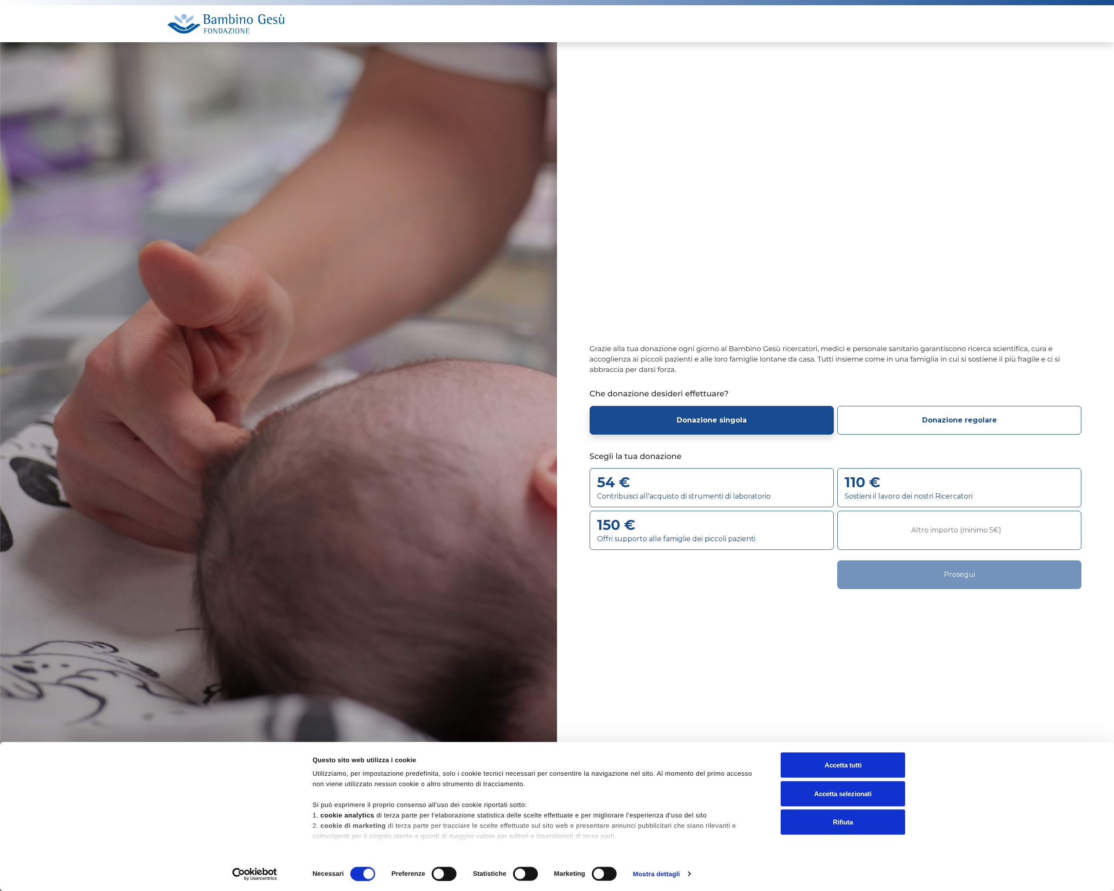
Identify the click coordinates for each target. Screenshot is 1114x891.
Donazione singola (712, 420)
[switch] (444, 874)
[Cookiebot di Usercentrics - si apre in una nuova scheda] (255, 874)
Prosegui (959, 574)
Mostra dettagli (656, 874)
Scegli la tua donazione (635, 456)
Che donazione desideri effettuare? (659, 394)
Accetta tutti (843, 765)
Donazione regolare (959, 420)
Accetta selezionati (843, 793)
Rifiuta (843, 822)
